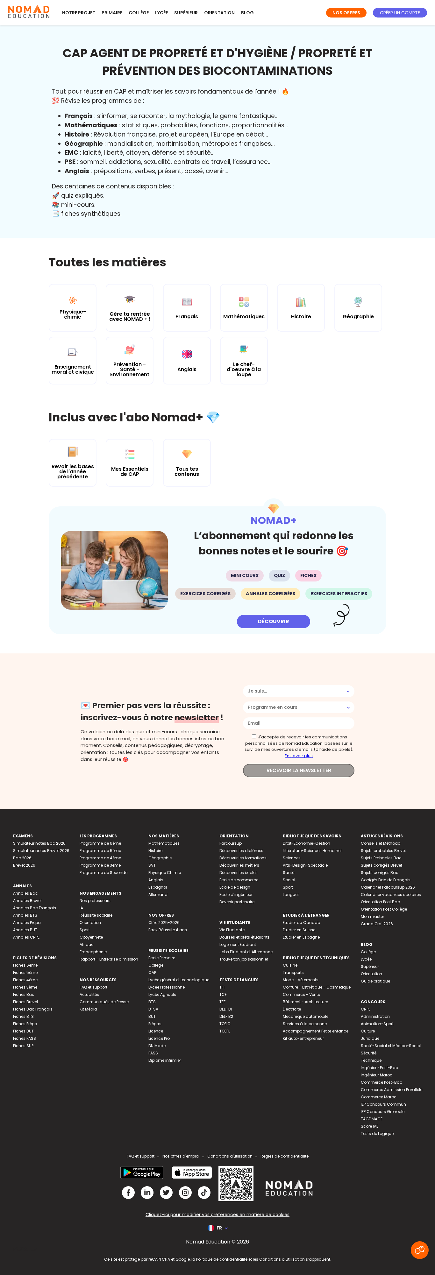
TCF (223, 994)
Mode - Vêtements (300, 980)
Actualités (89, 994)
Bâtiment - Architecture (305, 1001)
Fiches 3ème (25, 987)
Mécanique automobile (305, 1016)
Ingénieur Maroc (376, 1075)
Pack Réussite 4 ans (167, 930)
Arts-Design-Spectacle (305, 865)
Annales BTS (25, 915)
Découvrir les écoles (238, 872)
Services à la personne (305, 1023)
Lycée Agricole (162, 994)
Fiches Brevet (25, 1001)
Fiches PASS (24, 1038)
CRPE (365, 1009)
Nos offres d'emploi (180, 1156)
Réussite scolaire (96, 915)
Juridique (370, 1038)
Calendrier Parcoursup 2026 (388, 887)
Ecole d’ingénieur (236, 894)
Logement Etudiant (237, 944)
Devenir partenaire (236, 902)
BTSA (153, 1009)
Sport (85, 930)
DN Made (157, 1045)
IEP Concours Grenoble (382, 1111)
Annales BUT (25, 930)
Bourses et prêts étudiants (244, 937)
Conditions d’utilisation (282, 1259)
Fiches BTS (23, 1016)
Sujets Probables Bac (381, 858)
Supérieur (186, 13)
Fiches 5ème (25, 972)
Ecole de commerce (238, 880)
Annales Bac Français (34, 908)
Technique (371, 1060)
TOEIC (225, 1023)
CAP (152, 972)
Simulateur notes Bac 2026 (39, 843)
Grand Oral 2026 (377, 923)
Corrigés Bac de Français (385, 880)
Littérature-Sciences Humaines (313, 850)
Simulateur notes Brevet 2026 (41, 850)
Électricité (292, 1009)
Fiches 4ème (25, 980)
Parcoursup (230, 843)
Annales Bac (25, 893)
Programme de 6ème (100, 843)
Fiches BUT (23, 1031)
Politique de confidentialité (221, 1259)
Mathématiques (164, 843)
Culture (368, 1031)
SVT (152, 865)
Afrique (86, 944)
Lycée (161, 13)
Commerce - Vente (301, 994)
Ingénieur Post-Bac (379, 1067)
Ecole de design (234, 887)
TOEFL (224, 1031)
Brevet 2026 (24, 865)
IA (81, 908)
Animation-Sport (377, 1023)
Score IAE (369, 1126)
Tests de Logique (377, 1133)
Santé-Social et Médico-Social (391, 1045)
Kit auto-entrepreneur (303, 1038)
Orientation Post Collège (384, 909)
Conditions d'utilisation (230, 1156)
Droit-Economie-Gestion (306, 843)
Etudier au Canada (301, 922)
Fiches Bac (23, 994)
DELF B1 (225, 1009)
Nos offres (346, 13)
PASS (153, 1053)
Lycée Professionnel (167, 987)
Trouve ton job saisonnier (243, 959)
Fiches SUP (23, 1045)
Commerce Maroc (378, 1097)
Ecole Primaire (161, 958)
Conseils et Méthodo (380, 843)
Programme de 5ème (100, 850)
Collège (139, 13)
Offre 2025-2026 (164, 922)
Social (289, 880)
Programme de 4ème (100, 858)
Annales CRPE (26, 937)
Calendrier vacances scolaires (391, 894)
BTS (152, 1001)
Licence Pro (159, 1038)
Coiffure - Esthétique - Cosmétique (317, 987)
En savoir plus (299, 756)
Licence (155, 1031)
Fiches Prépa (25, 1023)
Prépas (154, 1023)
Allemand (158, 894)
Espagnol (157, 887)
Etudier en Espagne (301, 937)
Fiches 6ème (25, 965)
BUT (152, 1016)
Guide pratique (375, 981)
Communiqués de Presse (104, 1001)
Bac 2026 (22, 858)
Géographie (160, 858)
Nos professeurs (95, 900)
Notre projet (78, 13)
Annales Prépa (27, 922)
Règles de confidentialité (284, 1156)
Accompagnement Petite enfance (315, 1031)
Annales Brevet (27, 900)
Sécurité (368, 1053)
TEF (222, 1001)
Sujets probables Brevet (383, 850)
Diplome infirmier (164, 1060)
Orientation (219, 13)
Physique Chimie (164, 872)
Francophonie (93, 951)
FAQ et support (93, 987)
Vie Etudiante (232, 930)
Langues (291, 894)
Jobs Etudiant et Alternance (246, 951)
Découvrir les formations (243, 858)
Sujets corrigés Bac (379, 872)
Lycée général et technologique (178, 980)
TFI (222, 987)
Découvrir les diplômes (241, 850)
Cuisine (290, 965)
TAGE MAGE (371, 1119)
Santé (288, 872)
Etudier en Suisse (299, 930)
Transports (293, 972)
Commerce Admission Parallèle (391, 1089)
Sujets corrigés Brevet (381, 865)
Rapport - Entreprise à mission (109, 959)
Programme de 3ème (100, 865)
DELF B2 (226, 1016)
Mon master (372, 916)
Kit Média (88, 1009)
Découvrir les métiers (239, 865)
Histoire (155, 850)
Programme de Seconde (103, 872)
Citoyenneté (91, 937)
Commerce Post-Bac (381, 1082)
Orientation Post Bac (380, 902)
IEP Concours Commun (383, 1104)
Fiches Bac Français (33, 1009)
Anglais (155, 880)
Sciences (292, 858)
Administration (375, 1016)
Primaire (112, 13)
